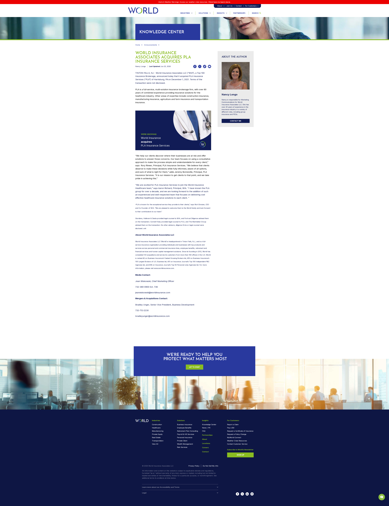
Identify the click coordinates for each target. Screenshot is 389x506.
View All (155, 444)
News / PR (206, 428)
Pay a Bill (230, 428)
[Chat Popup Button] (381, 497)
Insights (220, 13)
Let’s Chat (194, 367)
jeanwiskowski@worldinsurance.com (152, 292)
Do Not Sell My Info (210, 466)
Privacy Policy (193, 466)
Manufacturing (157, 431)
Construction (157, 425)
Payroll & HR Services (185, 434)
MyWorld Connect (234, 437)
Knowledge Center (209, 425)
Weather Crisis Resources (237, 441)
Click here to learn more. (219, 2)
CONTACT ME (235, 121)
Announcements (150, 45)
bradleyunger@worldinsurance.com (152, 316)
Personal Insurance (184, 437)
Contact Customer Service (237, 444)
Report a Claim (232, 425)
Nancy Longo (140, 66)
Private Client (182, 441)
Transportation (157, 441)
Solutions (203, 13)
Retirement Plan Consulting (187, 431)
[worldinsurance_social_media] (237, 494)
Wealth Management (185, 444)
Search (255, 13)
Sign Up (240, 455)
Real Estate (156, 437)
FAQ (203, 431)
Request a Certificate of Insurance (240, 431)
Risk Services (182, 447)
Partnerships (239, 13)
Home (137, 45)
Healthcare (156, 428)
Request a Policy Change (236, 434)
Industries (185, 13)
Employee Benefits (184, 428)
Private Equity (157, 434)
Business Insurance (184, 425)
